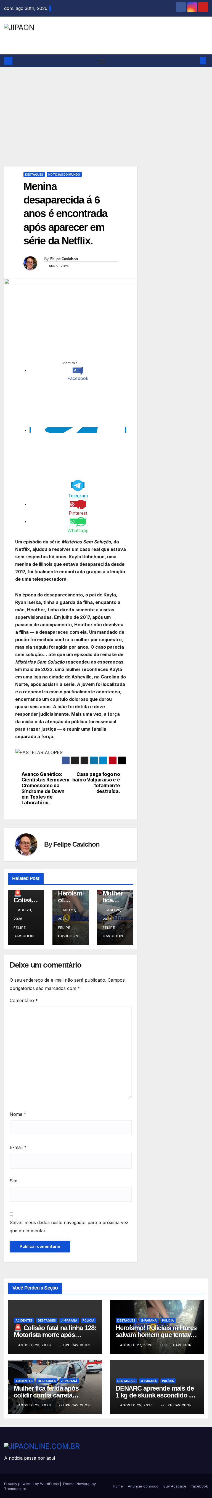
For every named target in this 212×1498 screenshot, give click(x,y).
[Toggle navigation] (102, 61)
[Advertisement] (106, 108)
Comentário (24, 1000)
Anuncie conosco (143, 1486)
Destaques (34, 174)
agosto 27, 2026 (137, 1345)
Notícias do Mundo (64, 174)
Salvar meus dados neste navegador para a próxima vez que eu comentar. (69, 1226)
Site (13, 1180)
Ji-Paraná (69, 1320)
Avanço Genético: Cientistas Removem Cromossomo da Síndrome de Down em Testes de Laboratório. (46, 789)
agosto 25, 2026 (35, 1405)
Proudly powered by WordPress (32, 1483)
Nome (18, 1114)
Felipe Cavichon (64, 259)
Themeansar (15, 1488)
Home (118, 1486)
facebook (199, 1486)
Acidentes (24, 1320)
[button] (194, 61)
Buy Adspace (174, 1486)
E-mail (18, 1147)
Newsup (83, 1483)
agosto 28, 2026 (35, 1345)
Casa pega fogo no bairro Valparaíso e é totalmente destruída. (96, 783)
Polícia (88, 1320)
